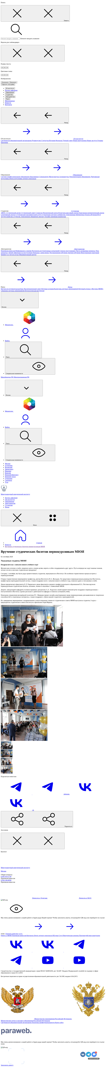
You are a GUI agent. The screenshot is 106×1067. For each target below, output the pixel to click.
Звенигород (9, 469)
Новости (8, 103)
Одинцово (8, 478)
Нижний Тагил (10, 477)
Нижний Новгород (11, 475)
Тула (6, 482)
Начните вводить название (29, 38)
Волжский (8, 467)
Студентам (9, 94)
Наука (8, 99)
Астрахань (8, 465)
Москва (7, 463)
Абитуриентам (10, 97)
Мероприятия (10, 101)
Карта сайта (59, 1022)
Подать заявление (11, 90)
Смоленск (8, 480)
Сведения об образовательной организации (16, 1022)
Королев (8, 473)
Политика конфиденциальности (43, 1022)
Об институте (10, 88)
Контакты (8, 105)
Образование (10, 92)
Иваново (8, 471)
